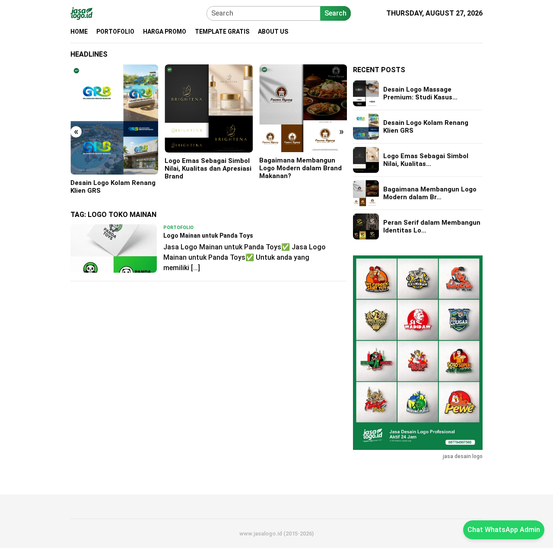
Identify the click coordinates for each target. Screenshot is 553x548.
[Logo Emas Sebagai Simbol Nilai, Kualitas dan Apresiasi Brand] (208, 108)
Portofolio (178, 227)
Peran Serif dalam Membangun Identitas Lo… (431, 226)
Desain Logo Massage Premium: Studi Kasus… (420, 93)
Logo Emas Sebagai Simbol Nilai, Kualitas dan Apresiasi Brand (208, 168)
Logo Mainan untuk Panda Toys (208, 235)
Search (335, 13)
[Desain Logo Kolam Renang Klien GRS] (114, 119)
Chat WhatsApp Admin (503, 530)
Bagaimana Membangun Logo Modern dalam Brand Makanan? (300, 168)
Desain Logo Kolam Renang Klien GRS (113, 186)
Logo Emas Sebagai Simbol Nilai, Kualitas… (425, 160)
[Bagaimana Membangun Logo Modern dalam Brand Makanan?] (303, 108)
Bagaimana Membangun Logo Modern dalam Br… (430, 193)
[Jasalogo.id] (81, 13)
